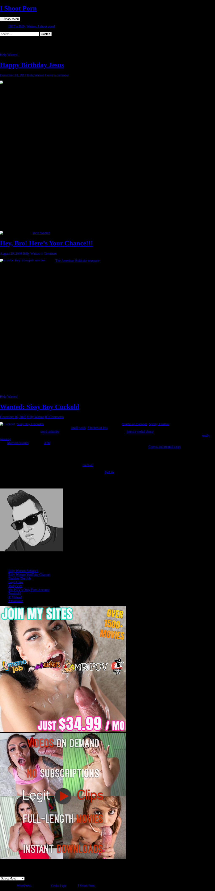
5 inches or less (98, 428)
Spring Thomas (159, 424)
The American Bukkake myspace (77, 260)
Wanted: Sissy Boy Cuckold (39, 406)
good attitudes (50, 431)
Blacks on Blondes (134, 424)
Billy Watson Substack (23, 571)
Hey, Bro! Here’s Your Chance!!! (46, 243)
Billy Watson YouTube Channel (29, 574)
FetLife (109, 472)
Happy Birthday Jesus (32, 65)
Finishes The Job (19, 578)
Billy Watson (35, 75)
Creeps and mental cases (164, 446)
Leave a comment (57, 75)
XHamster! (15, 601)
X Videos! (15, 597)
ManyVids (15, 586)
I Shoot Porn (18, 8)
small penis (78, 428)
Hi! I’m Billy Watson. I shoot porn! (31, 26)
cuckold (88, 465)
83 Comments (54, 417)
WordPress (24, 885)
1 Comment (49, 253)
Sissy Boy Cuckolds (30, 424)
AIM (47, 443)
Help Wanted (8, 54)
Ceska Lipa (58, 885)
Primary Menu (10, 19)
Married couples (18, 443)
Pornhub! (14, 593)
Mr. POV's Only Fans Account (28, 589)
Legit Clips (15, 582)
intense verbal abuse (140, 431)
